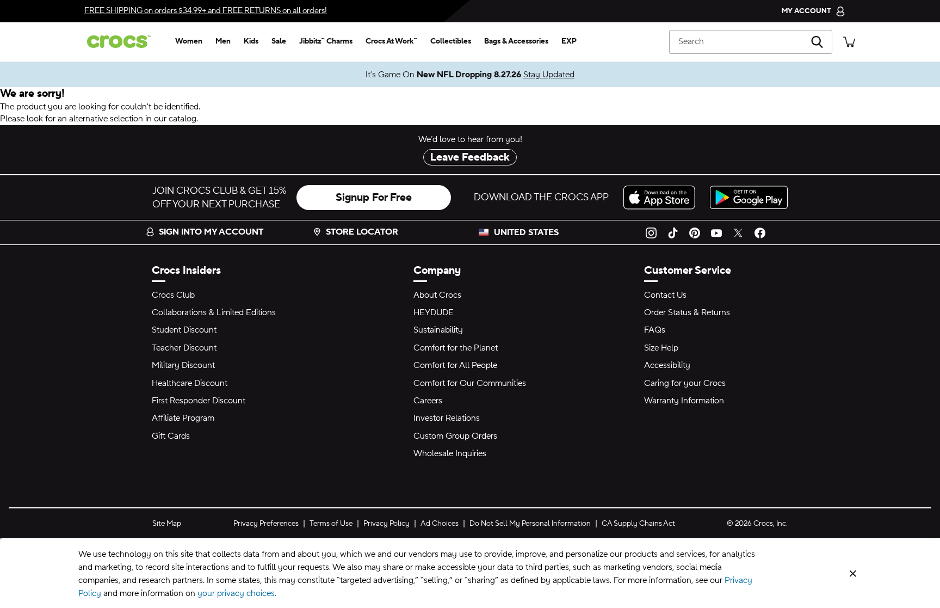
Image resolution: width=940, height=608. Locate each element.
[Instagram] (651, 232)
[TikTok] (672, 232)
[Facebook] (760, 232)
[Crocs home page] (123, 41)
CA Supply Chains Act (638, 524)
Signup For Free (374, 198)
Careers (427, 400)
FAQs (654, 329)
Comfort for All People (455, 365)
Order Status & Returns (687, 312)
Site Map (166, 524)
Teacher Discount (184, 347)
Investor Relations (446, 418)
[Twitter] (738, 232)
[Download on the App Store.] (662, 197)
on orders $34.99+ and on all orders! (205, 10)
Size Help (661, 347)
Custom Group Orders (455, 436)
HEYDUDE (433, 312)
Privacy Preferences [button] (266, 524)
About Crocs (437, 295)
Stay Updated (548, 74)
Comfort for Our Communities (469, 383)
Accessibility (667, 365)
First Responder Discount (198, 400)
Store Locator (362, 231)
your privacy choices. (236, 593)
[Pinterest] (694, 232)
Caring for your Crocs (685, 383)
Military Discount (183, 365)
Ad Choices (439, 524)
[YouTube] (716, 232)
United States (526, 232)
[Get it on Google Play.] (749, 197)
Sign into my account (211, 231)
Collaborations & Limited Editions (214, 312)
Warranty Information (684, 400)
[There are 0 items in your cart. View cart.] (849, 41)
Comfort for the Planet (455, 347)
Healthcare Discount (189, 383)
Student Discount (184, 329)
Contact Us (665, 295)
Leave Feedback (470, 157)
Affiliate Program (183, 418)
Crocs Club (173, 295)
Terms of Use (331, 524)
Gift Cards (171, 436)
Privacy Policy (386, 524)
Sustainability (438, 329)
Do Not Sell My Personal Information (530, 524)
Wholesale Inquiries (449, 453)
